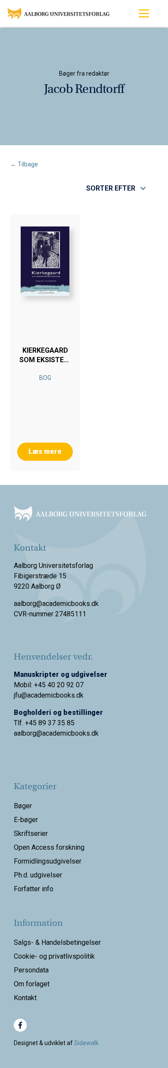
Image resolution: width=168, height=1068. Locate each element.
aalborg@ (28, 733)
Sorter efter (110, 188)
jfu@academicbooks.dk (49, 695)
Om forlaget (32, 984)
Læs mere (45, 451)
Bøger (23, 806)
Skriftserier (31, 833)
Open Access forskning (49, 847)
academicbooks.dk (70, 733)
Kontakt (25, 998)
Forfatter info (33, 889)
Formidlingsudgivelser (47, 861)
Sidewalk (86, 1042)
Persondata (31, 970)
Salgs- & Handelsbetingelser (57, 942)
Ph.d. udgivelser (38, 875)
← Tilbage (24, 164)
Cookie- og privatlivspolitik (54, 956)
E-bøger (26, 820)
